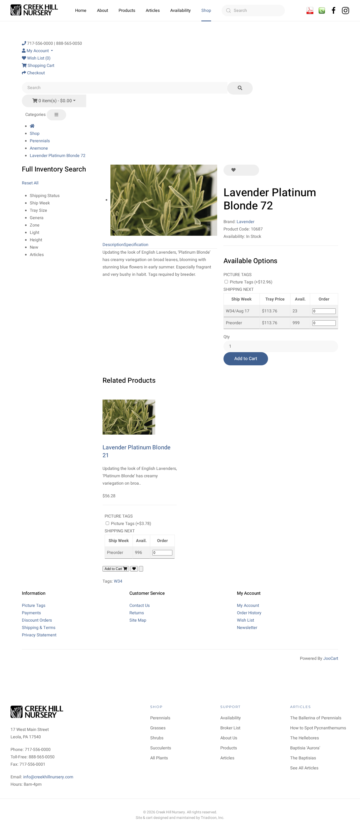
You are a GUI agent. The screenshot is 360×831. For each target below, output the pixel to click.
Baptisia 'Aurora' (305, 748)
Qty (226, 337)
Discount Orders (37, 620)
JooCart (330, 658)
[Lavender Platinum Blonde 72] (163, 200)
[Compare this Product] (251, 170)
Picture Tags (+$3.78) (130, 523)
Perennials (40, 141)
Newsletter (247, 628)
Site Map (137, 620)
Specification (136, 245)
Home (80, 10)
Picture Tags (33, 605)
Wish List (245, 620)
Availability (180, 10)
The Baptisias (303, 758)
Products (127, 10)
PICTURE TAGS (237, 275)
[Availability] (310, 10)
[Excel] (322, 10)
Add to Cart (245, 358)
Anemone (39, 148)
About (102, 10)
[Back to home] (35, 10)
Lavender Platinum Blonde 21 (137, 451)
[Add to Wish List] (233, 170)
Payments (31, 613)
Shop (206, 10)
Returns (136, 613)
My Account (248, 605)
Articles (153, 10)
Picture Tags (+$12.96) (251, 282)
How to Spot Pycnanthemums (318, 728)
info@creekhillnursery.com (48, 777)
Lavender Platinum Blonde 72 (57, 156)
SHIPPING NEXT (238, 289)
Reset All (30, 183)
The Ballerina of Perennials (315, 718)
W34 (118, 581)
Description (113, 245)
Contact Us (139, 605)
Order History (249, 613)
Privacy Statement (39, 635)
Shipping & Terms (38, 628)
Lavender (245, 222)
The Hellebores (304, 738)
